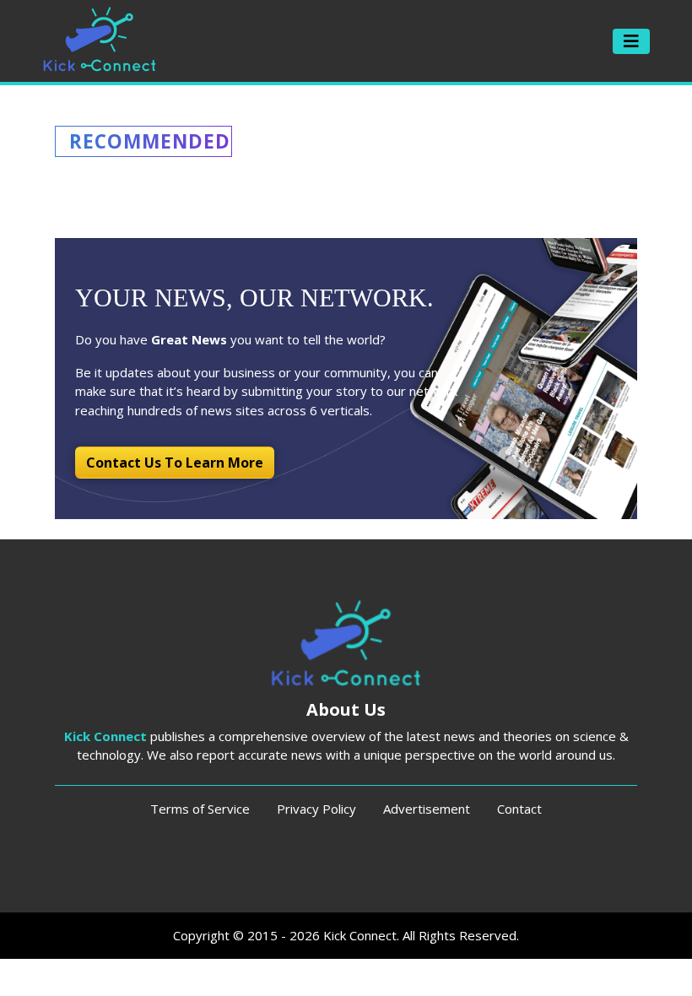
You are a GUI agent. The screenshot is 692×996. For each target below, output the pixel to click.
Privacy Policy (316, 808)
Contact (519, 808)
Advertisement (426, 808)
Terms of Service (200, 808)
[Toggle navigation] (631, 41)
